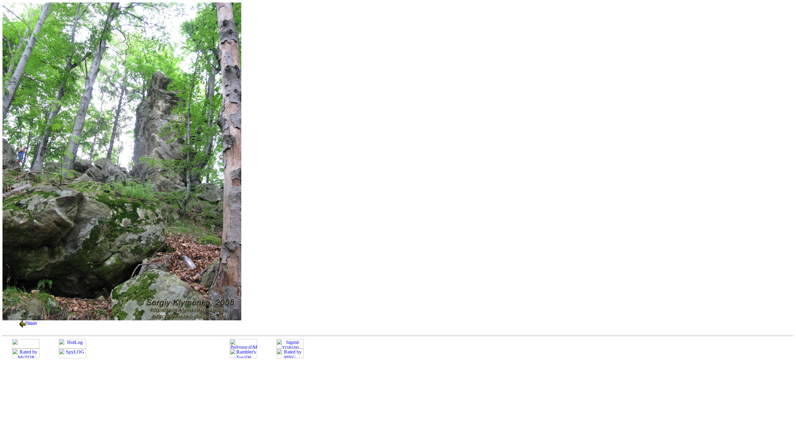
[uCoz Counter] (25, 347)
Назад (31, 322)
